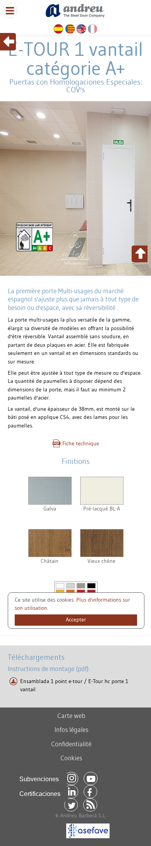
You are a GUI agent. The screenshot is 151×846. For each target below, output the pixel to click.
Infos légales (71, 729)
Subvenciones (39, 779)
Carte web (71, 715)
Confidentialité (71, 744)
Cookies (71, 758)
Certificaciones (39, 794)
